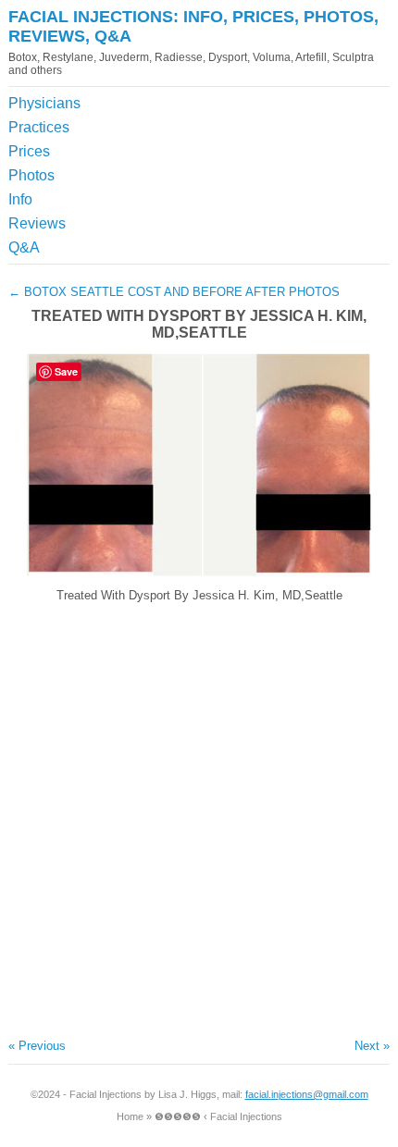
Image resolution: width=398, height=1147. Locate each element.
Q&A (24, 247)
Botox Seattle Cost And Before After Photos (174, 292)
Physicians (44, 103)
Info (20, 199)
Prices (29, 151)
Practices (38, 127)
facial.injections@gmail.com (306, 1094)
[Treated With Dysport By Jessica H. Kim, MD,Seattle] (199, 572)
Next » (372, 1046)
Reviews (37, 223)
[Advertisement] (305, 137)
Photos (31, 175)
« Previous (37, 1046)
